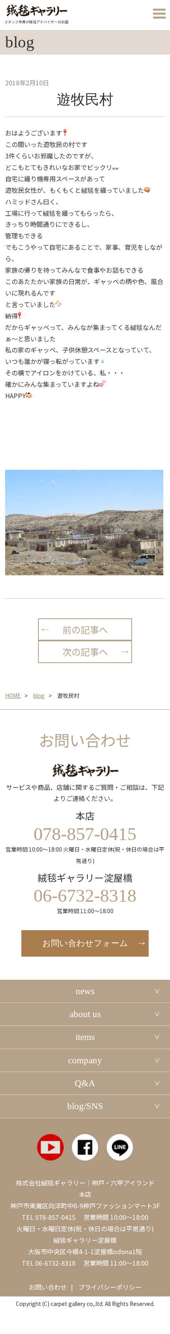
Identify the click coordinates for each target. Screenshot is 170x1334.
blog (39, 695)
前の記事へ (85, 629)
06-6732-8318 (55, 1263)
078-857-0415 (55, 1217)
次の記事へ (85, 651)
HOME (13, 695)
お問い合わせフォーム (85, 943)
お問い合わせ (48, 1287)
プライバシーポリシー (110, 1287)
